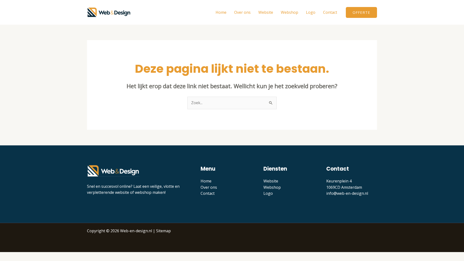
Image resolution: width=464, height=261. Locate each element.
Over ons (242, 12)
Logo (310, 12)
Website (265, 12)
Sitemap (163, 230)
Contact (330, 12)
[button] (361, 12)
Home (221, 12)
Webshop (289, 12)
